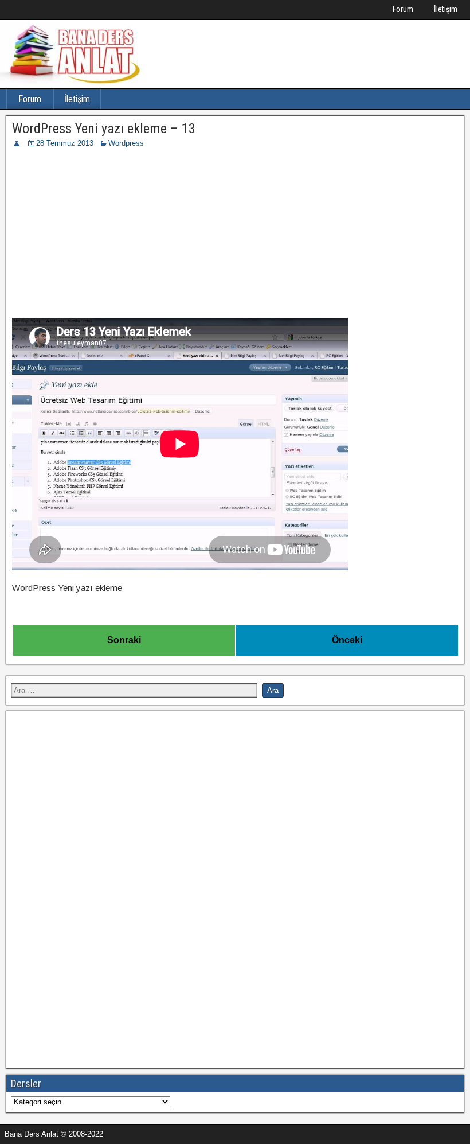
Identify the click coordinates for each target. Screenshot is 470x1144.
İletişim (445, 9)
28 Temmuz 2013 (64, 143)
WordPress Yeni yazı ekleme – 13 (103, 128)
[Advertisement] (235, 235)
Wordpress (126, 143)
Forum (403, 9)
